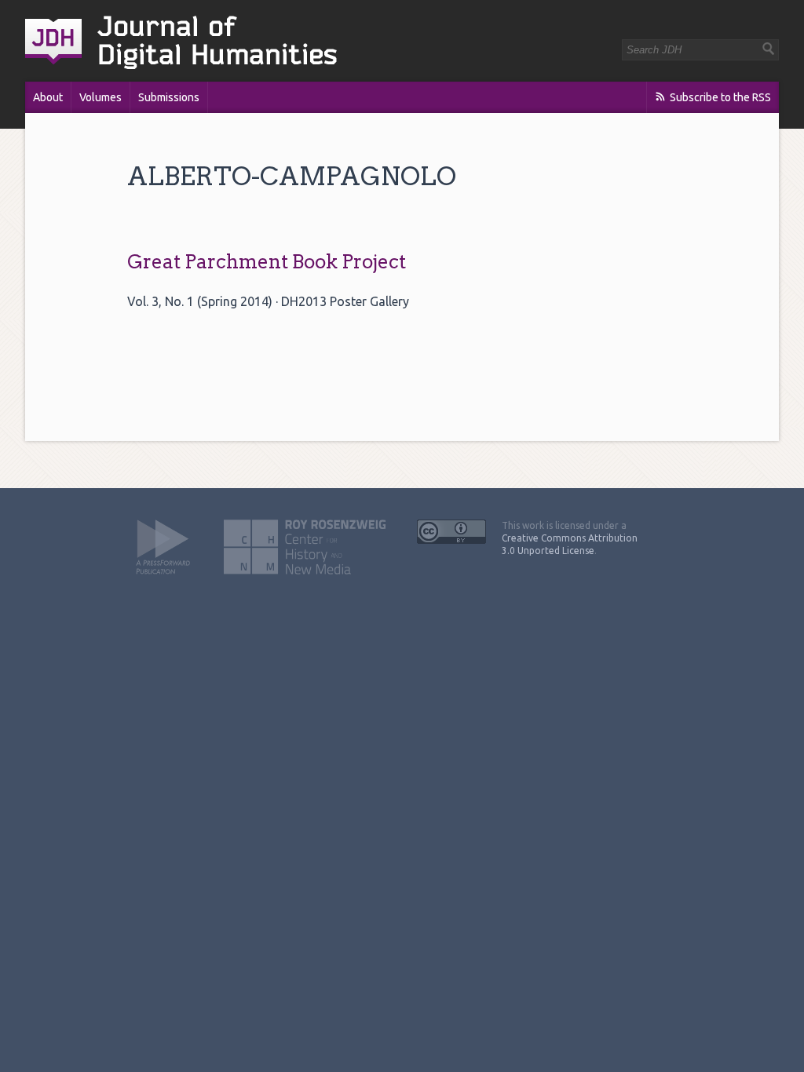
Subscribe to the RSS (720, 97)
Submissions (168, 97)
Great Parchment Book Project (266, 261)
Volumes (100, 97)
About (48, 97)
